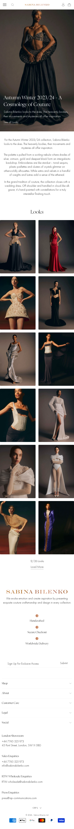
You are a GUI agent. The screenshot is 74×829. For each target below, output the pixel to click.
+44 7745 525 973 (13, 741)
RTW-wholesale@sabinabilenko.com (22, 781)
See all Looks (11, 122)
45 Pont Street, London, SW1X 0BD (21, 745)
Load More (37, 567)
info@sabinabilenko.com (15, 765)
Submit (64, 663)
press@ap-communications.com (19, 798)
